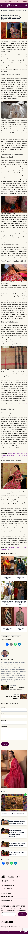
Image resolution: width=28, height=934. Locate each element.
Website (3, 720)
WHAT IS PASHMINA (6, 639)
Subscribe (22, 914)
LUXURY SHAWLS (5, 636)
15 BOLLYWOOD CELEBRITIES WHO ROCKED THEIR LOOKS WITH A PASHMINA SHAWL (14, 455)
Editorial (5, 10)
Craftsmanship (5, 13)
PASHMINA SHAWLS (16, 636)
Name (3, 707)
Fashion (12, 13)
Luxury (17, 13)
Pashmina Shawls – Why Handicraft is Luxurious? (17, 10)
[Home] (1, 10)
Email (3, 714)
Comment (4, 726)
